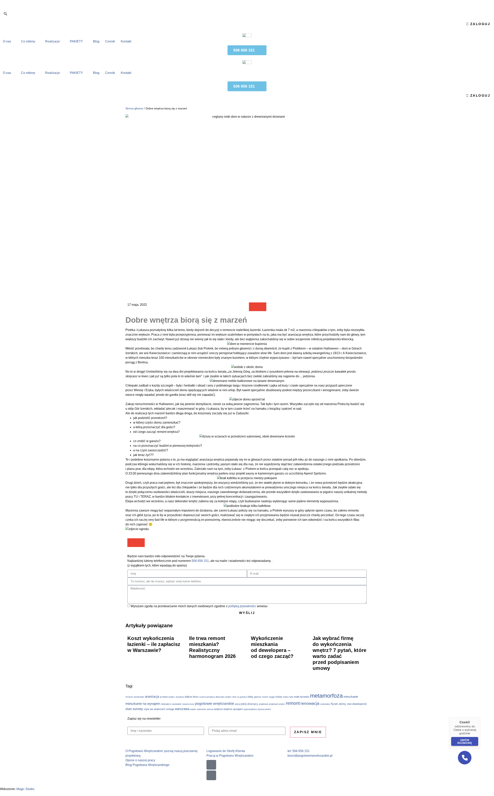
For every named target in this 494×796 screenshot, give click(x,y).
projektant (263, 704)
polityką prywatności (242, 606)
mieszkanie (350, 696)
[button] (253, 306)
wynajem (238, 709)
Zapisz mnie (308, 732)
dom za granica (239, 697)
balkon (188, 696)
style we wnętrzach (154, 709)
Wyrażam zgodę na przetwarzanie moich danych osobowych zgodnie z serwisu (199, 606)
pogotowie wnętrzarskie (214, 703)
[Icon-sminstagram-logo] (211, 775)
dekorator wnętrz (224, 697)
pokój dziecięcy (249, 703)
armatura (180, 697)
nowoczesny (188, 704)
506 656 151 (200, 560)
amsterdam (139, 697)
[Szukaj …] (5, 14)
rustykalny (325, 704)
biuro (195, 696)
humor (265, 697)
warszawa (182, 709)
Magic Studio (25, 789)
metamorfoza (326, 695)
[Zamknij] (480, 717)
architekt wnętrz (167, 697)
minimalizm (166, 704)
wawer (193, 709)
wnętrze (227, 709)
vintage (170, 709)
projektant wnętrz (277, 704)
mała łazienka (301, 696)
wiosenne (201, 709)
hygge (272, 697)
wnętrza (218, 709)
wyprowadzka (250, 709)
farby (250, 696)
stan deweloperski (357, 703)
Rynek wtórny (338, 703)
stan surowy (134, 709)
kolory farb (288, 697)
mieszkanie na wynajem (142, 704)
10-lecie (129, 697)
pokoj (237, 704)
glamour (257, 697)
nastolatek (176, 704)
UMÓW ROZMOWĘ (464, 741)
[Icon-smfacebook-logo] (211, 765)
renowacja (309, 703)
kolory (279, 696)
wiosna (210, 709)
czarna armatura (207, 697)
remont (293, 703)
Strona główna (134, 108)
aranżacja (152, 696)
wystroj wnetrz (264, 709)
